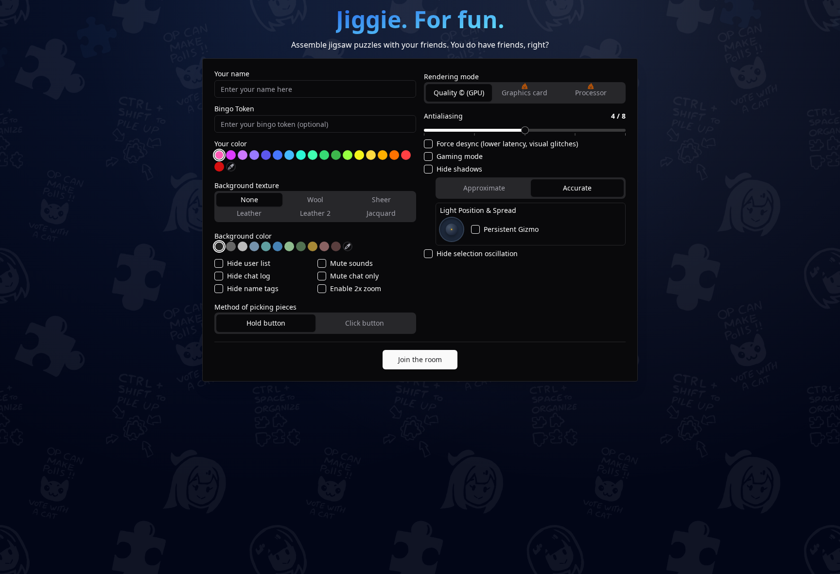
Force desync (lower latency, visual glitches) (507, 143)
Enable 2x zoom (355, 288)
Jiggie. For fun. (420, 19)
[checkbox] (218, 263)
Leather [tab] (249, 213)
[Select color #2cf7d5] (301, 155)
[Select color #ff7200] (394, 155)
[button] (524, 86)
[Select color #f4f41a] (359, 155)
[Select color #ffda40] (371, 155)
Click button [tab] (364, 323)
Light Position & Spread (478, 210)
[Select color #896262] (324, 246)
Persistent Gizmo (511, 229)
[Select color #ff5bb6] (219, 155)
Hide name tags (253, 288)
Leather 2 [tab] (315, 213)
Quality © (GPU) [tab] (459, 92)
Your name (231, 73)
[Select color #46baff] (289, 155)
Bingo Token (234, 108)
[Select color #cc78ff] (242, 155)
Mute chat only (354, 276)
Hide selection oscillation (477, 253)
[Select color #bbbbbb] (242, 246)
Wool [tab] (315, 199)
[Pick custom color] (231, 167)
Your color (230, 143)
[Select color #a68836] (312, 246)
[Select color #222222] (219, 246)
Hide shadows (459, 169)
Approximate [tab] (484, 187)
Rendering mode (451, 76)
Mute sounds (351, 263)
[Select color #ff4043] (406, 155)
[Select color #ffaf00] (382, 155)
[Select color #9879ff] (254, 155)
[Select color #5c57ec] (266, 155)
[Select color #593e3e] (336, 246)
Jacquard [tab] (381, 213)
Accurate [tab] (577, 187)
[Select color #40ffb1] (312, 155)
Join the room (420, 359)
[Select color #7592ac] (254, 246)
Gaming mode (460, 156)
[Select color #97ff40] (347, 155)
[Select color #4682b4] (277, 246)
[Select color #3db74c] (336, 155)
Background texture (246, 185)
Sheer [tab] (381, 199)
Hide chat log (248, 276)
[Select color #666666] (231, 246)
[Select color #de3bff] (231, 155)
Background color (243, 236)
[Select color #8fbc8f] (289, 246)
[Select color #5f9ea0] (266, 246)
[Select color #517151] (301, 246)
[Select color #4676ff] (277, 155)
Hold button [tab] (265, 323)
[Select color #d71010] (219, 167)
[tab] (525, 93)
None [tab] (249, 199)
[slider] (525, 130)
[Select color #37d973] (324, 155)
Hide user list (248, 263)
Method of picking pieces (255, 307)
